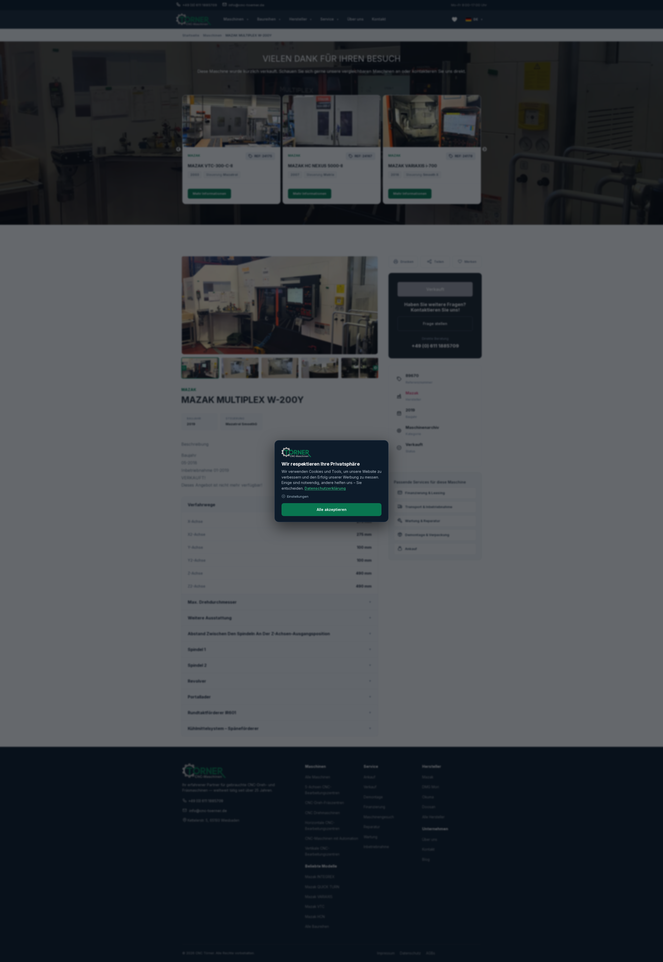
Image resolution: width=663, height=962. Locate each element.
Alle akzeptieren (332, 509)
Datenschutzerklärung (325, 488)
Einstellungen (297, 496)
